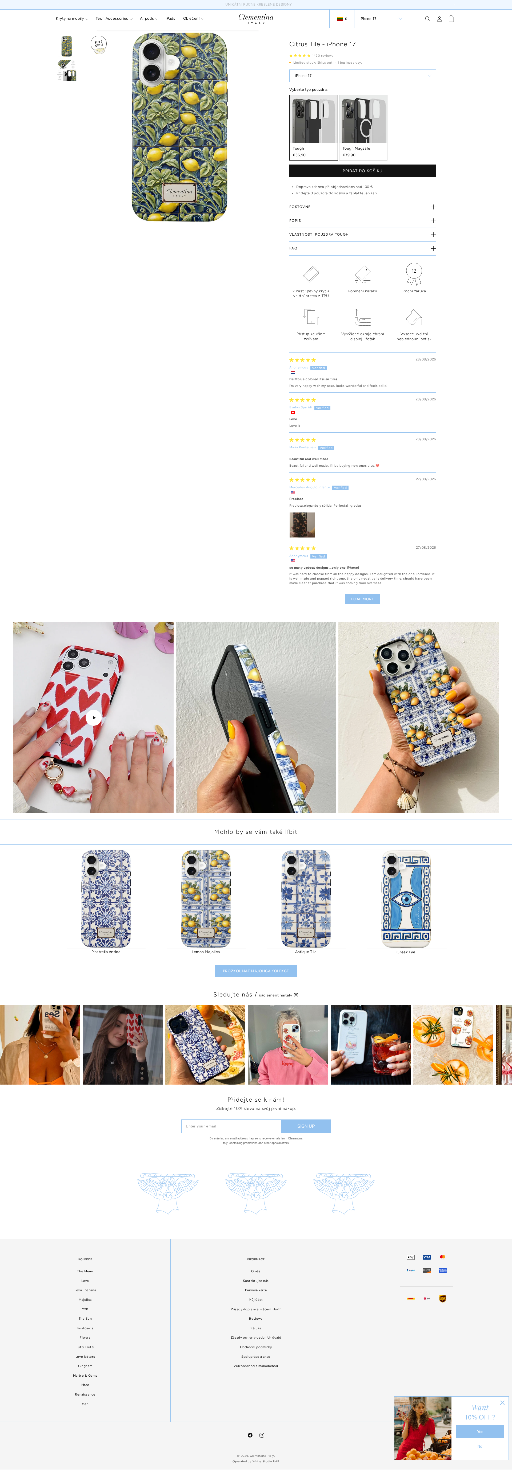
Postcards (85, 1328)
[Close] (502, 1402)
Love (85, 1281)
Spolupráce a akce (255, 1357)
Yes (480, 1431)
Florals (85, 1337)
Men (85, 1404)
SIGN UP (306, 1126)
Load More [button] (362, 599)
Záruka (255, 1328)
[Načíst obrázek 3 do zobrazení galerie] (66, 70)
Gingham (85, 1366)
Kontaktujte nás (256, 1281)
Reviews (255, 1318)
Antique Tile (306, 952)
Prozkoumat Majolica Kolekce (256, 971)
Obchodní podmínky (256, 1347)
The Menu (85, 1271)
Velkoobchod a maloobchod (256, 1366)
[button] (72, 18)
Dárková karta (256, 1290)
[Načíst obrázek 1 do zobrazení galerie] (66, 46)
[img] (302, 360)
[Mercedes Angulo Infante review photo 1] (302, 525)
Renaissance (85, 1394)
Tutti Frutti (85, 1347)
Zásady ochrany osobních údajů (256, 1337)
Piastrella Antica (106, 952)
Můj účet (256, 1300)
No (480, 1446)
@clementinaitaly (276, 995)
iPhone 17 (368, 19)
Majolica (85, 1300)
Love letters (85, 1357)
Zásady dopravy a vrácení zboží (256, 1309)
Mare (85, 1385)
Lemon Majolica (206, 952)
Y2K (85, 1309)
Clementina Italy (262, 1456)
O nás (255, 1271)
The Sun (85, 1318)
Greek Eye (406, 952)
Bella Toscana (85, 1290)
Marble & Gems (85, 1375)
